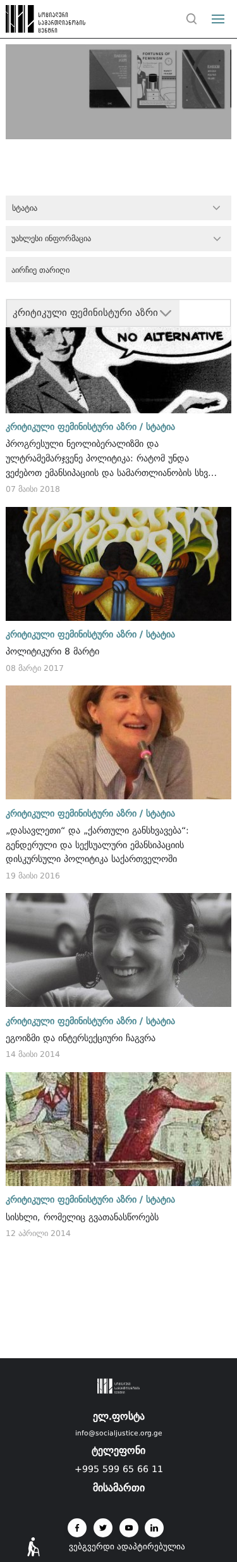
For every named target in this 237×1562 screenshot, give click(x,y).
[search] (192, 19)
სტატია (160, 427)
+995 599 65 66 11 (119, 1469)
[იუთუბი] (128, 1527)
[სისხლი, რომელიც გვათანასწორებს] (118, 1129)
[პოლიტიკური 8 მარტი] (118, 564)
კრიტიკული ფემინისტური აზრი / (74, 427)
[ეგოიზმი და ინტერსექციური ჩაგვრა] (118, 950)
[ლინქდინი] (154, 1527)
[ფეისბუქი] (77, 1527)
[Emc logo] (32, 22)
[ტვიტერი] (103, 1527)
